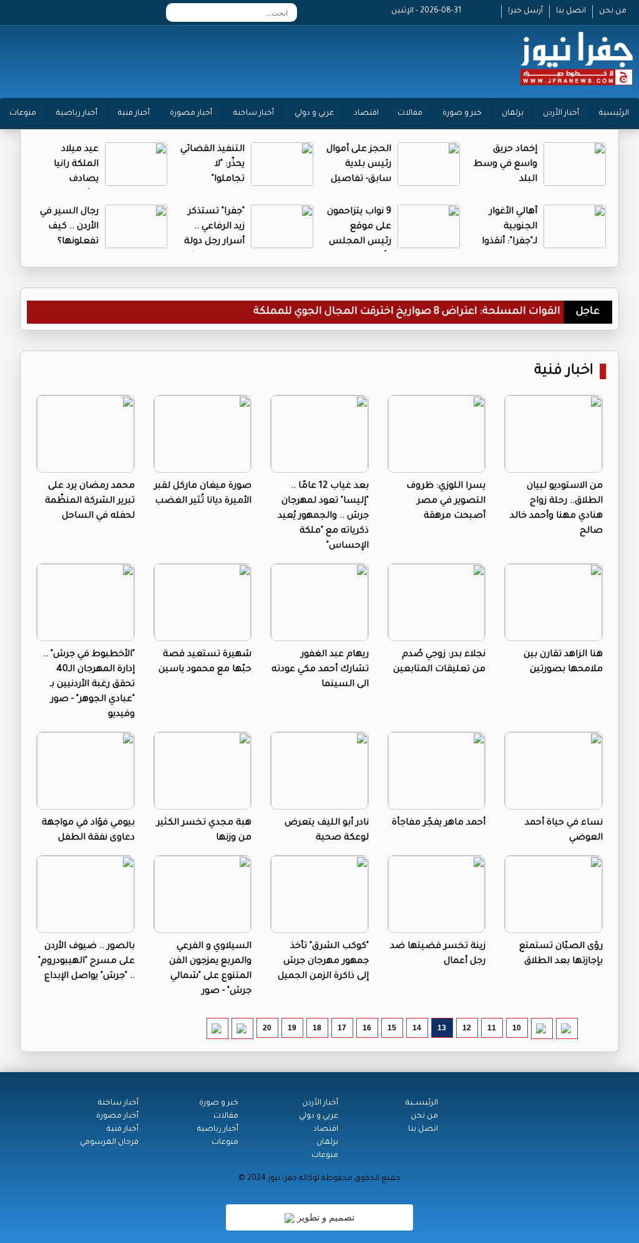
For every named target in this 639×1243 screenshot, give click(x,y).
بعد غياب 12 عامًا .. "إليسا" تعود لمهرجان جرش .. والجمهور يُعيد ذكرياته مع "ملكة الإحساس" (323, 516)
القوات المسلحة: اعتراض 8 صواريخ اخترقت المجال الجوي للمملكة (406, 311)
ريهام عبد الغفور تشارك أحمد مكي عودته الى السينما (320, 670)
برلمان (513, 113)
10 (516, 1027)
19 (292, 1027)
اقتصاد (366, 113)
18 (317, 1027)
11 (491, 1027)
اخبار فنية (563, 371)
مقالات (410, 113)
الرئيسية (614, 113)
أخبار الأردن (561, 113)
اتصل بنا (571, 11)
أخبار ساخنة (253, 113)
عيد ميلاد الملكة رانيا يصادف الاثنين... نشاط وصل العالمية (68, 180)
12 (466, 1027)
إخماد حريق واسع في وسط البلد (505, 165)
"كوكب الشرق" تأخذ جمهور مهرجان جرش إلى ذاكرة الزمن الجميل (323, 962)
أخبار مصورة (191, 113)
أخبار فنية (134, 113)
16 (367, 1027)
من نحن (613, 11)
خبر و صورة (462, 113)
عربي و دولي (314, 113)
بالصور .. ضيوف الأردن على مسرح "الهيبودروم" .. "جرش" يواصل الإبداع (86, 962)
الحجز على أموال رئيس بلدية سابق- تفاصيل (358, 165)
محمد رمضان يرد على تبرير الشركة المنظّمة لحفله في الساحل (90, 501)
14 (416, 1027)
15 (392, 1027)
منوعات (22, 113)
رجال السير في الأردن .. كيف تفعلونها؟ (69, 227)
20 (267, 1027)
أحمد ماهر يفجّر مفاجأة (438, 823)
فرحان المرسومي (109, 1142)
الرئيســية (422, 1103)
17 (342, 1027)
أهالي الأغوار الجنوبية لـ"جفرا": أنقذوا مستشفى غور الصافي (507, 242)
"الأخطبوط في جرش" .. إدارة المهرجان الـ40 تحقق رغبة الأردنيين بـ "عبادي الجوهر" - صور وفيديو (89, 685)
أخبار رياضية (76, 113)
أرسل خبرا (525, 11)
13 (441, 1027)
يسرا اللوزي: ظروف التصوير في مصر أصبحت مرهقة (445, 501)
